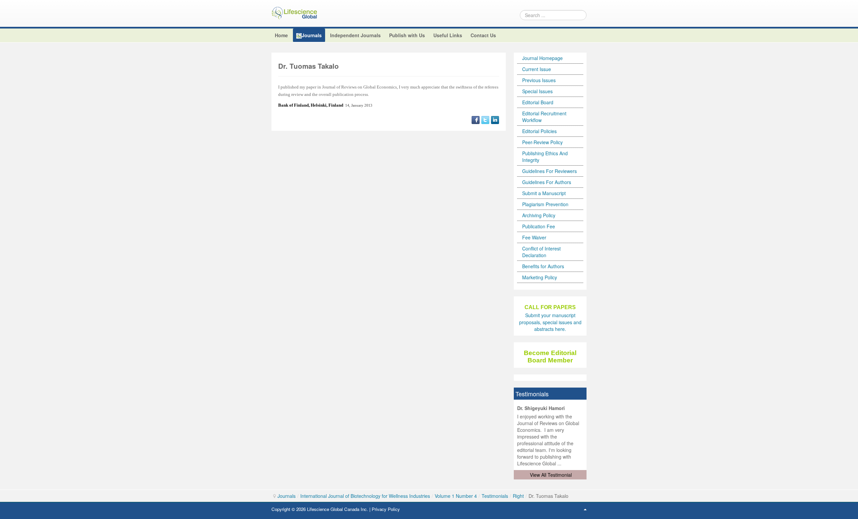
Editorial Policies (539, 131)
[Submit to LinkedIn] (495, 119)
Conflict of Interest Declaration (541, 251)
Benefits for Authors (543, 266)
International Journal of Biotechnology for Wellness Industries (365, 496)
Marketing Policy (539, 277)
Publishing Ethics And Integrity (545, 156)
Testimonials (495, 496)
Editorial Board (537, 102)
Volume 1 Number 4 (456, 496)
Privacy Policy (386, 509)
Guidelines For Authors (546, 182)
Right (518, 496)
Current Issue (536, 69)
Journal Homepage (542, 58)
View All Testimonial (551, 474)
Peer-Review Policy (542, 142)
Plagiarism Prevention (545, 204)
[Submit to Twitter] (485, 119)
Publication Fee (538, 226)
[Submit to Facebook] (476, 119)
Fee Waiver (534, 237)
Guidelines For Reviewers (549, 171)
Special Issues (537, 91)
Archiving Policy (538, 215)
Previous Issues (539, 80)
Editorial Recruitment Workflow (544, 116)
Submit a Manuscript (544, 193)
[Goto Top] (585, 509)
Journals (287, 496)
